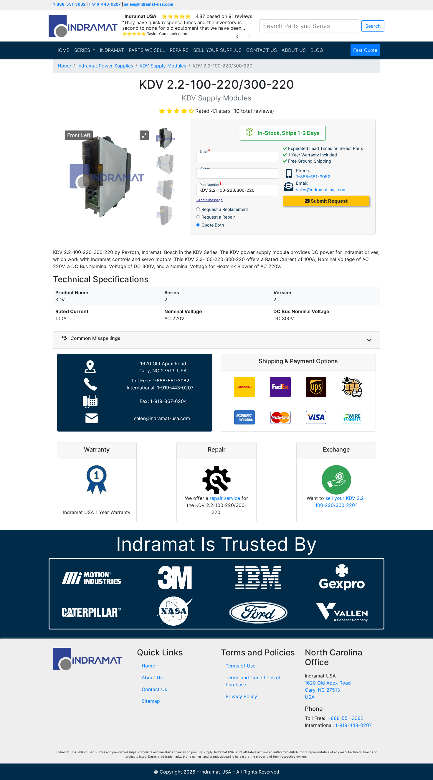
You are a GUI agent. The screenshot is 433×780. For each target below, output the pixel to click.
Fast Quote (365, 50)
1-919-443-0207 (105, 4)
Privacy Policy (241, 696)
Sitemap (151, 701)
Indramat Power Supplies (105, 66)
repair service (225, 498)
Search (373, 26)
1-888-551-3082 (69, 4)
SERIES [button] (83, 50)
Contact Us (154, 689)
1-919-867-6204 (168, 401)
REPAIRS (179, 50)
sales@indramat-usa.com (148, 4)
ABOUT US (294, 50)
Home (64, 66)
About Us (152, 677)
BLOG (316, 50)
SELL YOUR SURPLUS (217, 50)
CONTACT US (261, 50)
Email (204, 151)
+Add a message (209, 200)
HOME (62, 50)
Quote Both (212, 224)
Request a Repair (218, 216)
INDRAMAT (112, 50)
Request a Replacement (224, 209)
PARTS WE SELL (147, 50)
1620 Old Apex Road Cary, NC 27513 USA (328, 690)
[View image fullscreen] (144, 135)
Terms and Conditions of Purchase (253, 681)
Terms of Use (240, 666)
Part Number (209, 185)
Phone (205, 168)
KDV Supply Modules (163, 66)
